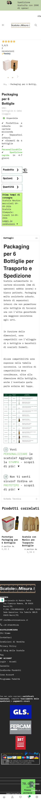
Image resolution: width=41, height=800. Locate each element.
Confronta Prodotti (10, 670)
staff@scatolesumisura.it (15, 620)
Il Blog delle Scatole (12, 650)
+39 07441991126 (11, 625)
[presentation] (18, 76)
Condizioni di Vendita (12, 642)
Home (5, 84)
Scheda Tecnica (12, 499)
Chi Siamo (5, 633)
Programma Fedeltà (10, 679)
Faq (2, 655)
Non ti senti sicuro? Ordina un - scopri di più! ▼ (19, 483)
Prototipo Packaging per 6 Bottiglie (10, 540)
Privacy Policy (8, 646)
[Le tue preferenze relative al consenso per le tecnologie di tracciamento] (2, 600)
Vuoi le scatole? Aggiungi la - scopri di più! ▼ (19, 457)
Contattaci (6, 637)
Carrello (4, 666)
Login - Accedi (8, 661)
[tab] (20, 238)
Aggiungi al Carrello (32, 785)
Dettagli (9, 238)
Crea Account (7, 674)
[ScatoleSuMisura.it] (20, 25)
